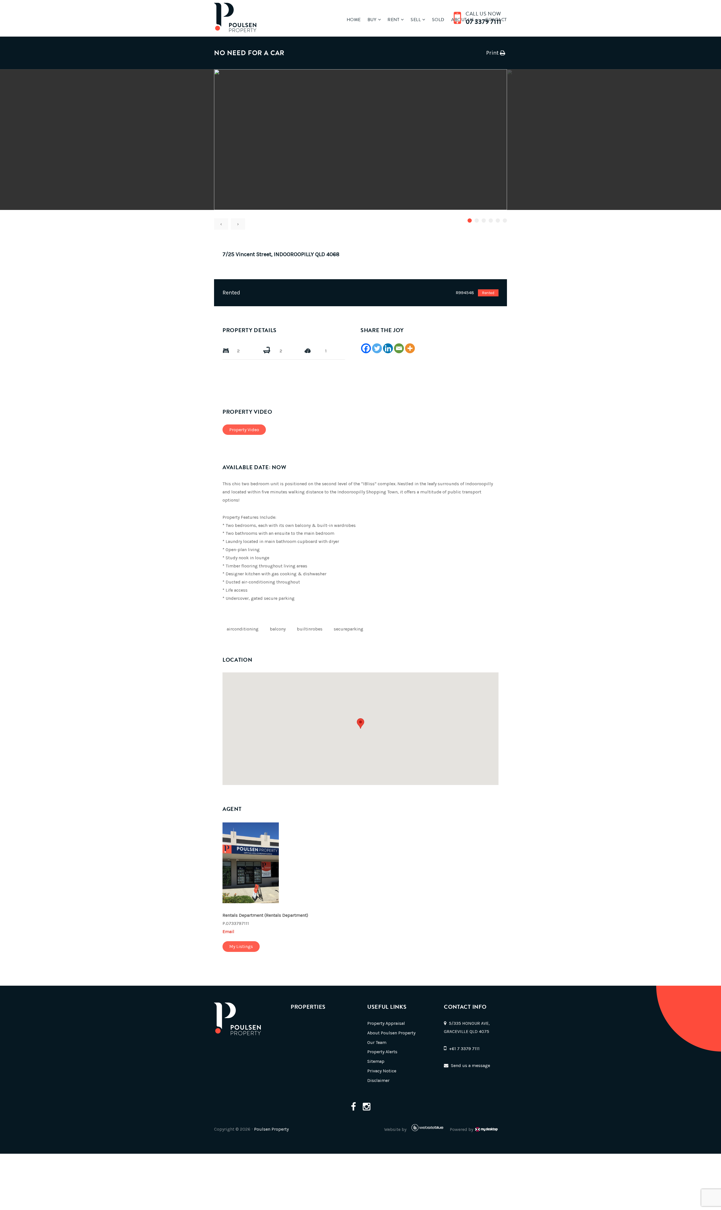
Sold (438, 19)
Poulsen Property (271, 1129)
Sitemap (375, 1061)
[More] (410, 348)
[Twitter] (377, 348)
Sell (416, 19)
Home (354, 19)
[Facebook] (366, 348)
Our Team (376, 1042)
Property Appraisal (386, 1023)
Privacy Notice (381, 1070)
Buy (372, 19)
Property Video (244, 429)
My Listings (241, 946)
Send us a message (470, 1065)
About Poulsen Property (391, 1032)
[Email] (399, 348)
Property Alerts (382, 1051)
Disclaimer (378, 1080)
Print (492, 53)
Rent (393, 19)
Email (228, 931)
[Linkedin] (388, 348)
